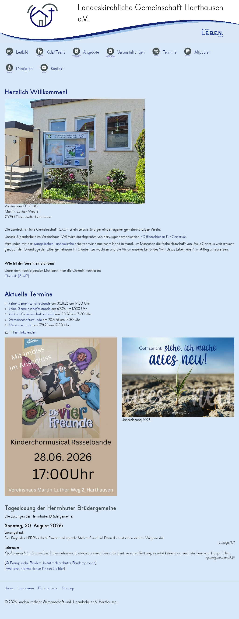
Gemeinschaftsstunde (26, 319)
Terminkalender (24, 332)
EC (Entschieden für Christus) (163, 236)
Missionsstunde (21, 325)
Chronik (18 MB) (17, 276)
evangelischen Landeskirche (53, 243)
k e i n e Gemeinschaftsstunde (32, 314)
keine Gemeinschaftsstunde (30, 303)
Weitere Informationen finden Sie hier (35, 568)
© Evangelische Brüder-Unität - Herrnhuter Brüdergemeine (50, 563)
